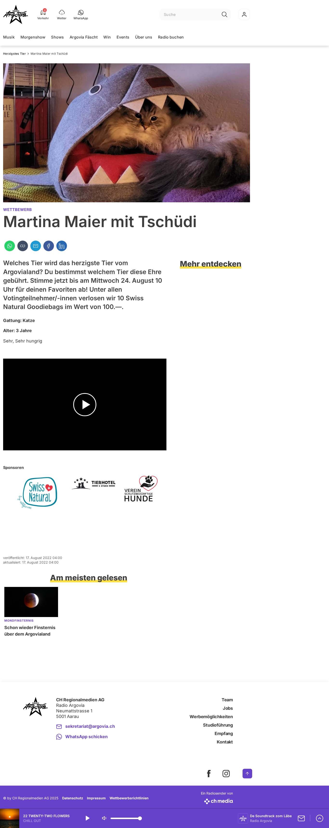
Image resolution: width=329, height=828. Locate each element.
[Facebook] (48, 246)
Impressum (96, 798)
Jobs (228, 708)
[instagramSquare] (226, 773)
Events (123, 37)
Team (227, 699)
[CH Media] (217, 800)
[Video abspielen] (84, 404)
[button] (80, 14)
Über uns (143, 37)
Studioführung (218, 725)
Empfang (224, 733)
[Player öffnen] (319, 818)
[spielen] (87, 818)
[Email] (35, 246)
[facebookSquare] (209, 773)
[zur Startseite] (15, 14)
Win (107, 37)
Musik (9, 37)
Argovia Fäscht (84, 37)
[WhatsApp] (9, 246)
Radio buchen (171, 37)
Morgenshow (33, 37)
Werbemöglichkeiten (211, 716)
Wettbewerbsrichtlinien (129, 798)
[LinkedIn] (61, 246)
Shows (57, 37)
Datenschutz (72, 798)
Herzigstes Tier (14, 53)
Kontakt (225, 741)
